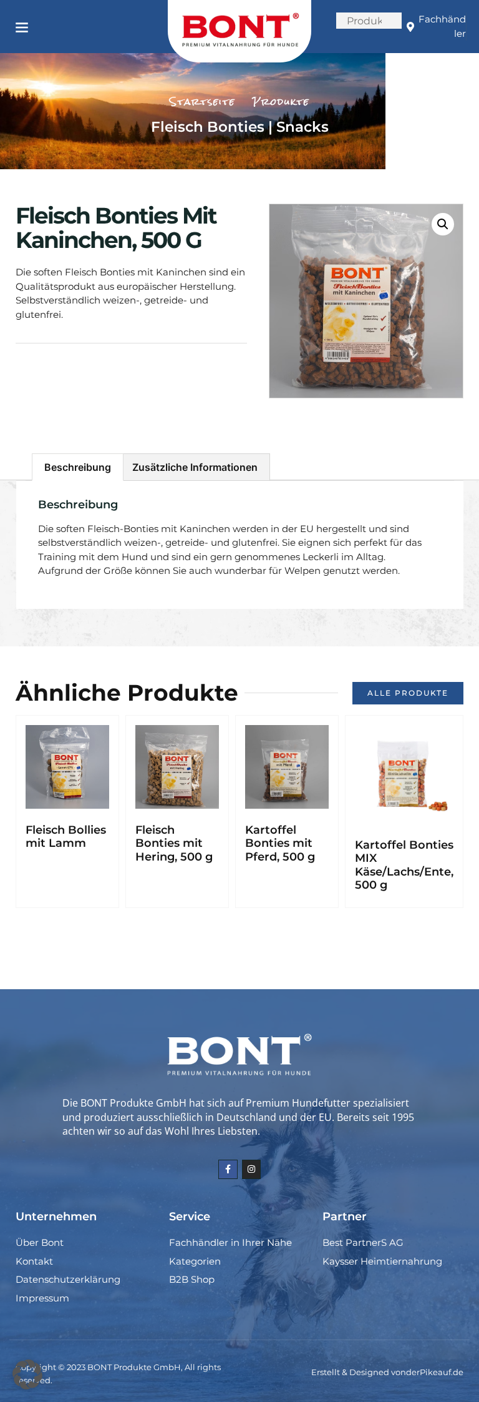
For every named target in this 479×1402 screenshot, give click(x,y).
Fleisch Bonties (207, 127)
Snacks (302, 127)
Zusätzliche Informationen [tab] (195, 467)
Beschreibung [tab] (77, 467)
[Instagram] (251, 1169)
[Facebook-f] (228, 1169)
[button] (21, 26)
